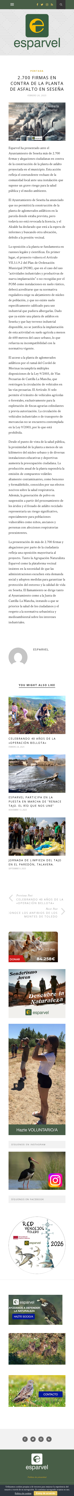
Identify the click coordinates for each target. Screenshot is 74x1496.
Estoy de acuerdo (45, 1493)
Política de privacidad (37, 1477)
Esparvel (41, 649)
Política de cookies (23, 1493)
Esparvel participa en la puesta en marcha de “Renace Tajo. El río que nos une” (35, 801)
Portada (37, 70)
